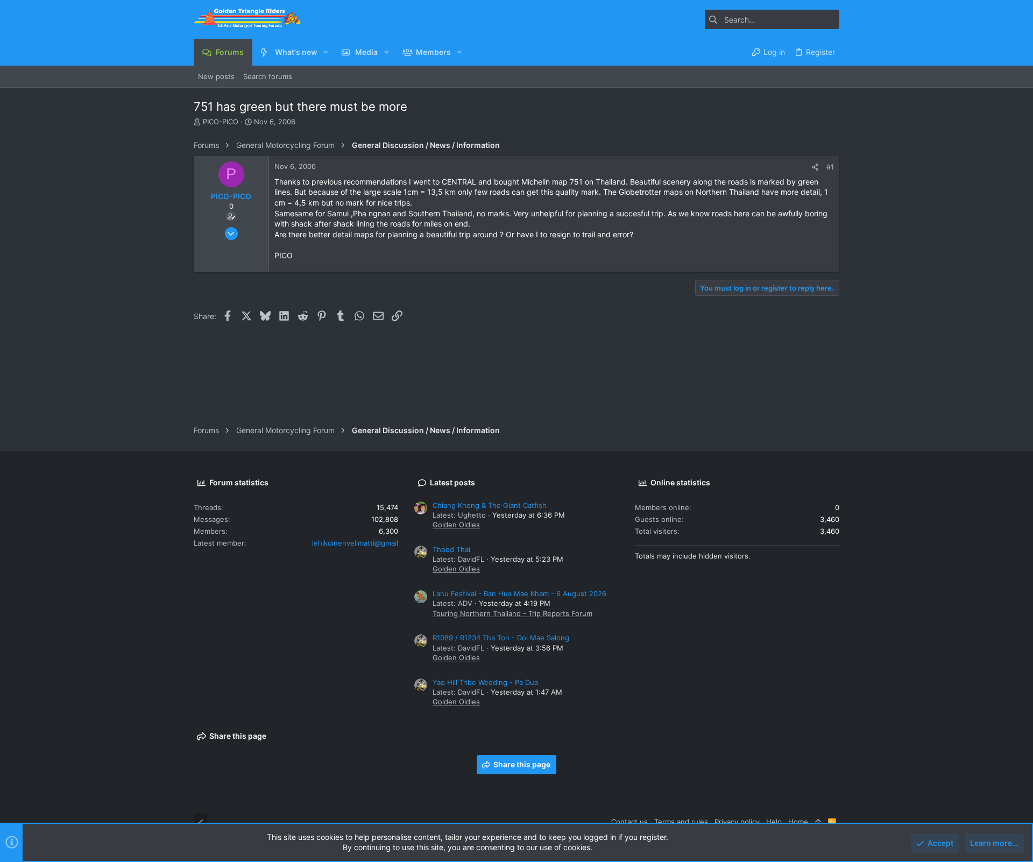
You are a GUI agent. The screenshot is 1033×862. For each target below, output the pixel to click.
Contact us (629, 821)
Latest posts (452, 482)
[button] (326, 52)
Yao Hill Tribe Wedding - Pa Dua (485, 682)
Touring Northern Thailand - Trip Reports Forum (512, 613)
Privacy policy (737, 821)
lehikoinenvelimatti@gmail (355, 543)
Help (774, 821)
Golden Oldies (456, 524)
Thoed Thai (451, 549)
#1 (830, 166)
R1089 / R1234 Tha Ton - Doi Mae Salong (501, 637)
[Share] (815, 167)
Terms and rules (681, 821)
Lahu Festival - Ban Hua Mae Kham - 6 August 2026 (519, 593)
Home (798, 821)
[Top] (818, 822)
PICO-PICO (220, 121)
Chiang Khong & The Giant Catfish (490, 505)
